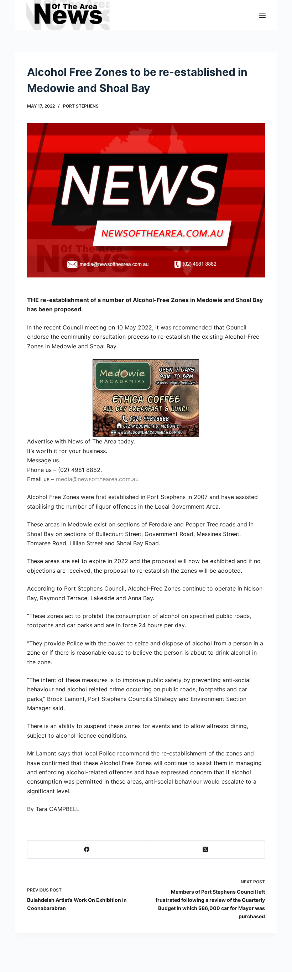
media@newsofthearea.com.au (97, 479)
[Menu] (262, 15)
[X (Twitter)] (205, 850)
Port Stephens (81, 106)
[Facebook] (86, 850)
